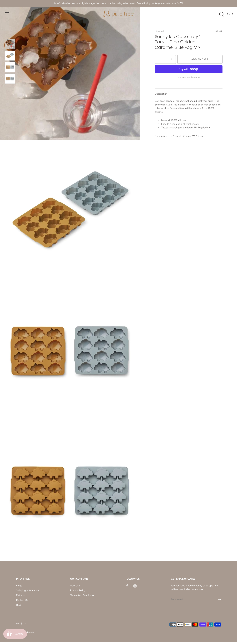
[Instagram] (135, 585)
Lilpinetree (29, 632)
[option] (10, 44)
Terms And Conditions (82, 595)
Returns (20, 595)
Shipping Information (27, 590)
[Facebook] (127, 585)
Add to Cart (199, 59)
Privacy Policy (77, 590)
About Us (75, 585)
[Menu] (7, 13)
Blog (18, 605)
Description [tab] (161, 93)
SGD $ (19, 623)
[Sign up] (219, 599)
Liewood (159, 31)
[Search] (221, 14)
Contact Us (22, 600)
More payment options (189, 76)
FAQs (19, 585)
